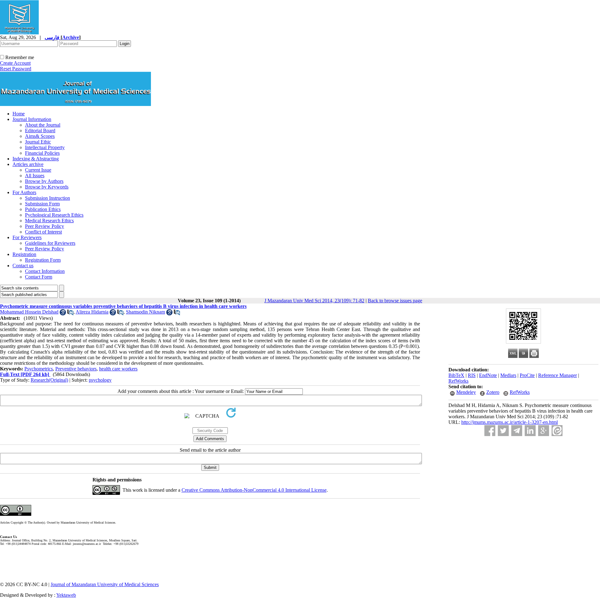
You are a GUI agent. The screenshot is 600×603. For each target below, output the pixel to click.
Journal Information (31, 119)
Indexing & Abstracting (35, 158)
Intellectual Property (45, 147)
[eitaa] (557, 430)
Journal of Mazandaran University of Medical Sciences (105, 584)
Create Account (15, 63)
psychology (100, 380)
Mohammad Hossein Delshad (29, 311)
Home (18, 113)
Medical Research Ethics (49, 220)
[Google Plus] (543, 430)
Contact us (22, 265)
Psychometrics (38, 368)
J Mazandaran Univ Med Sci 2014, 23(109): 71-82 (314, 300)
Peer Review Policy (44, 226)
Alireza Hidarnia (92, 311)
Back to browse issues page (395, 300)
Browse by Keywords (46, 186)
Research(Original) (49, 380)
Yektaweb (66, 595)
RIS (472, 375)
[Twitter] (503, 430)
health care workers (118, 368)
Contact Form (38, 276)
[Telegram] (516, 430)
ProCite (527, 375)
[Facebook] (489, 430)
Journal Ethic (38, 141)
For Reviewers (27, 237)
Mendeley (466, 392)
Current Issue (38, 170)
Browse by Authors (44, 181)
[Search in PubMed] (70, 313)
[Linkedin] (530, 430)
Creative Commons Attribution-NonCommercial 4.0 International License (254, 490)
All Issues (34, 175)
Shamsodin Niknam (145, 311)
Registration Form (43, 260)
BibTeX (456, 375)
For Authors (24, 192)
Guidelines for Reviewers (50, 243)
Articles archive (27, 164)
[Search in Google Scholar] (63, 313)
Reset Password (15, 68)
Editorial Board (40, 130)
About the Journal (42, 125)
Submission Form (42, 203)
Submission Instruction (47, 198)
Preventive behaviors (76, 368)
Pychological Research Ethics (54, 215)
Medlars (508, 375)
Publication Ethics (43, 209)
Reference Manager (557, 375)
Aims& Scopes (40, 136)
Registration (24, 254)
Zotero (492, 392)
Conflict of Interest (43, 231)
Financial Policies (42, 153)
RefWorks (458, 381)
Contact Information (45, 271)
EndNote (488, 375)
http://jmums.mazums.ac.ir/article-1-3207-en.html (509, 422)
